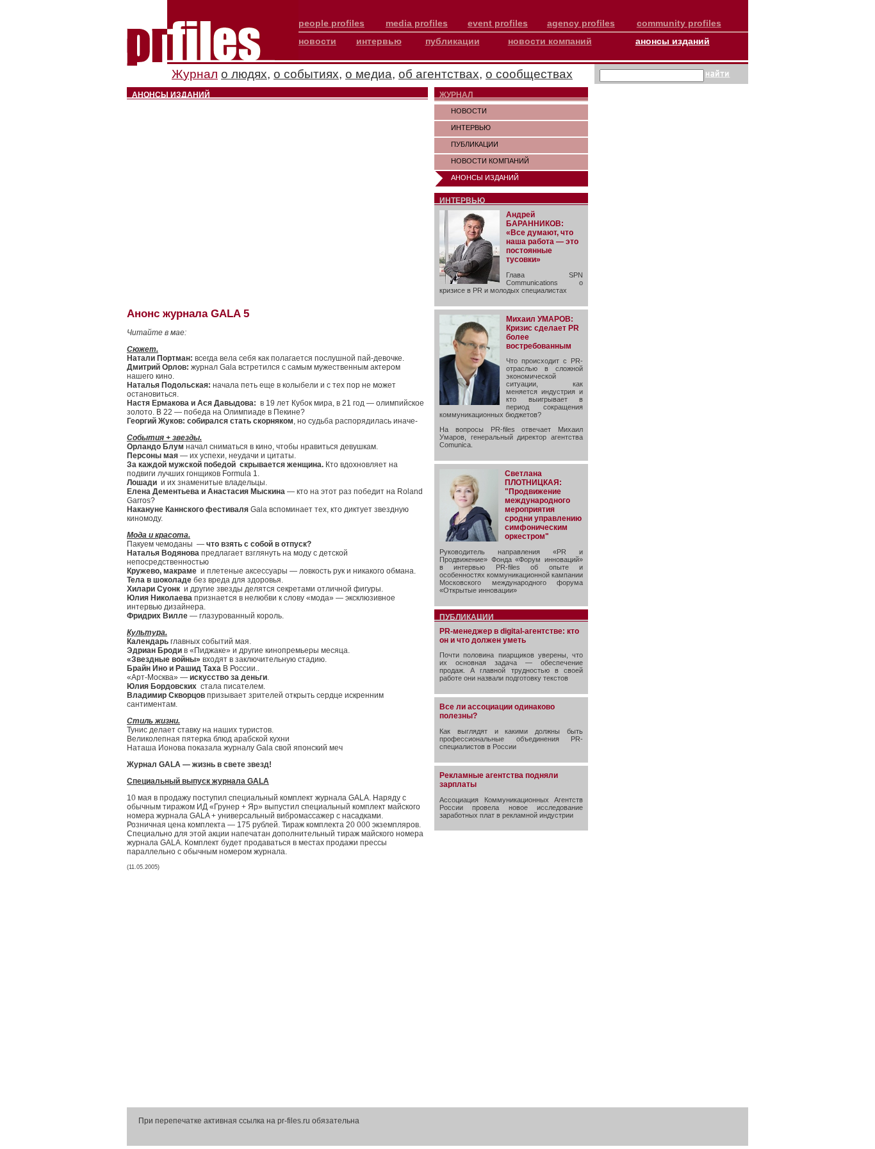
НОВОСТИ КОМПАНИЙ (490, 161)
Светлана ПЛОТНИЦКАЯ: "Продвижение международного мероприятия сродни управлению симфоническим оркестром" (543, 505)
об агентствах (438, 74)
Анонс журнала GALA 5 (188, 314)
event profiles (498, 23)
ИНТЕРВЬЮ (471, 127)
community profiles (679, 23)
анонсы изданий (672, 41)
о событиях (306, 74)
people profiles (331, 23)
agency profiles (581, 23)
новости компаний (550, 41)
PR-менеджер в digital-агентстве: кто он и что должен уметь (509, 636)
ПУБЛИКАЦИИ (474, 144)
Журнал (195, 74)
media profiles (417, 23)
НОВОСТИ (469, 111)
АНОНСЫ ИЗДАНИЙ (485, 177)
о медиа (368, 74)
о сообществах (529, 74)
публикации (452, 41)
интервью (379, 41)
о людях (244, 74)
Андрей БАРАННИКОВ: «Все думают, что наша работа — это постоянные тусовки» (542, 237)
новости (317, 41)
